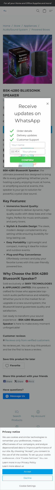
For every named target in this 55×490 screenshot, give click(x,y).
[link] (27, 485)
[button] (27, 471)
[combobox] (15, 151)
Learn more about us (13, 466)
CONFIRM (27, 160)
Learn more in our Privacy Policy (19, 462)
